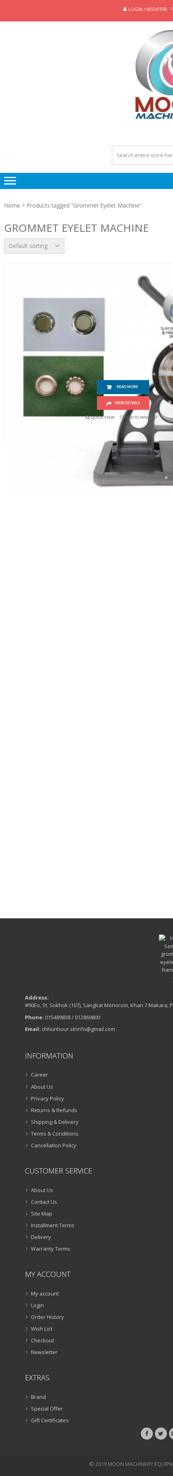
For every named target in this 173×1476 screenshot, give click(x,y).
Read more (127, 386)
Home (12, 205)
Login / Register (147, 9)
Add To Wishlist (141, 417)
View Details (127, 403)
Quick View (103, 417)
